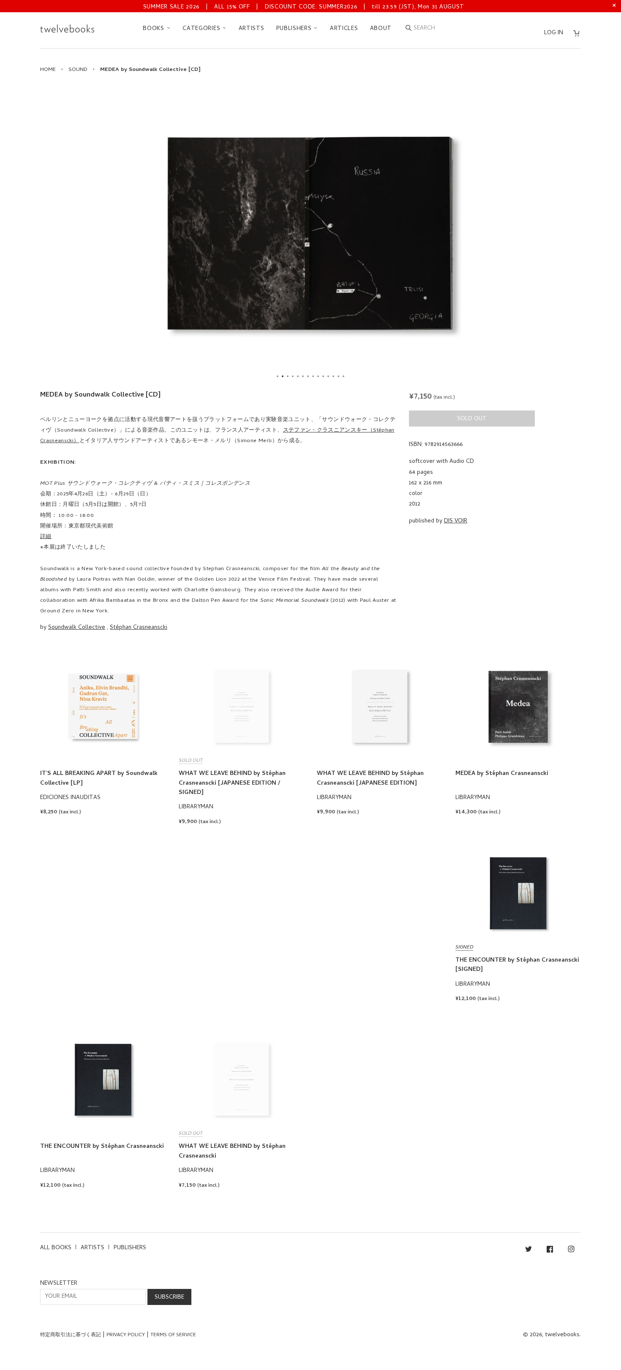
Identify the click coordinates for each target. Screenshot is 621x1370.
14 (343, 376)
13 (338, 376)
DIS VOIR (455, 521)
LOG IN (553, 33)
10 (323, 376)
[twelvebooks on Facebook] (549, 1251)
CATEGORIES (202, 29)
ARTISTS (251, 29)
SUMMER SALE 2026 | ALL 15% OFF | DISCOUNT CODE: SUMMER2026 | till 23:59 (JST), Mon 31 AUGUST (303, 7)
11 (328, 376)
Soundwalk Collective (76, 628)
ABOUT (381, 29)
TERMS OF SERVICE (173, 1335)
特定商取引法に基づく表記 (70, 1335)
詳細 (46, 537)
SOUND (77, 69)
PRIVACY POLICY (125, 1335)
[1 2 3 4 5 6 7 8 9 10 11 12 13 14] (310, 234)
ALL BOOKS (55, 1248)
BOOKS (154, 29)
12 (333, 376)
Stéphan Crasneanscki (138, 628)
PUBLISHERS (295, 29)
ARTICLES (344, 29)
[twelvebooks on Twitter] (528, 1251)
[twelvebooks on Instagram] (571, 1251)
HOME (48, 69)
